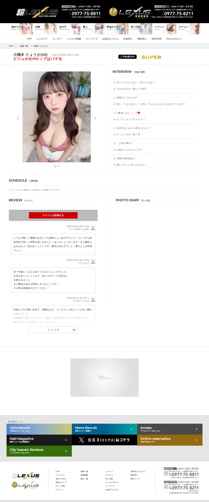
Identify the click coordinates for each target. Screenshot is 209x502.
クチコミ (109, 475)
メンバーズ (92, 38)
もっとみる (53, 329)
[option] (57, 116)
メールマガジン (112, 482)
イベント (59, 490)
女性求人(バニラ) (137, 471)
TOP (29, 38)
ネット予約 (60, 486)
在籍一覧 (84, 471)
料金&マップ (61, 482)
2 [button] (58, 166)
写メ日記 (109, 479)
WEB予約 (157, 38)
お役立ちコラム (110, 38)
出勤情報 (84, 475)
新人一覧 (84, 479)
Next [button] (95, 120)
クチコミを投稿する (53, 215)
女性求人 (128, 38)
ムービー (57, 38)
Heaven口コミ (174, 38)
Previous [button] (17, 120)
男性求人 (142, 38)
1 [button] (55, 166)
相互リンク (135, 479)
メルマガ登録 (74, 38)
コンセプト (42, 38)
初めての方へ (61, 479)
